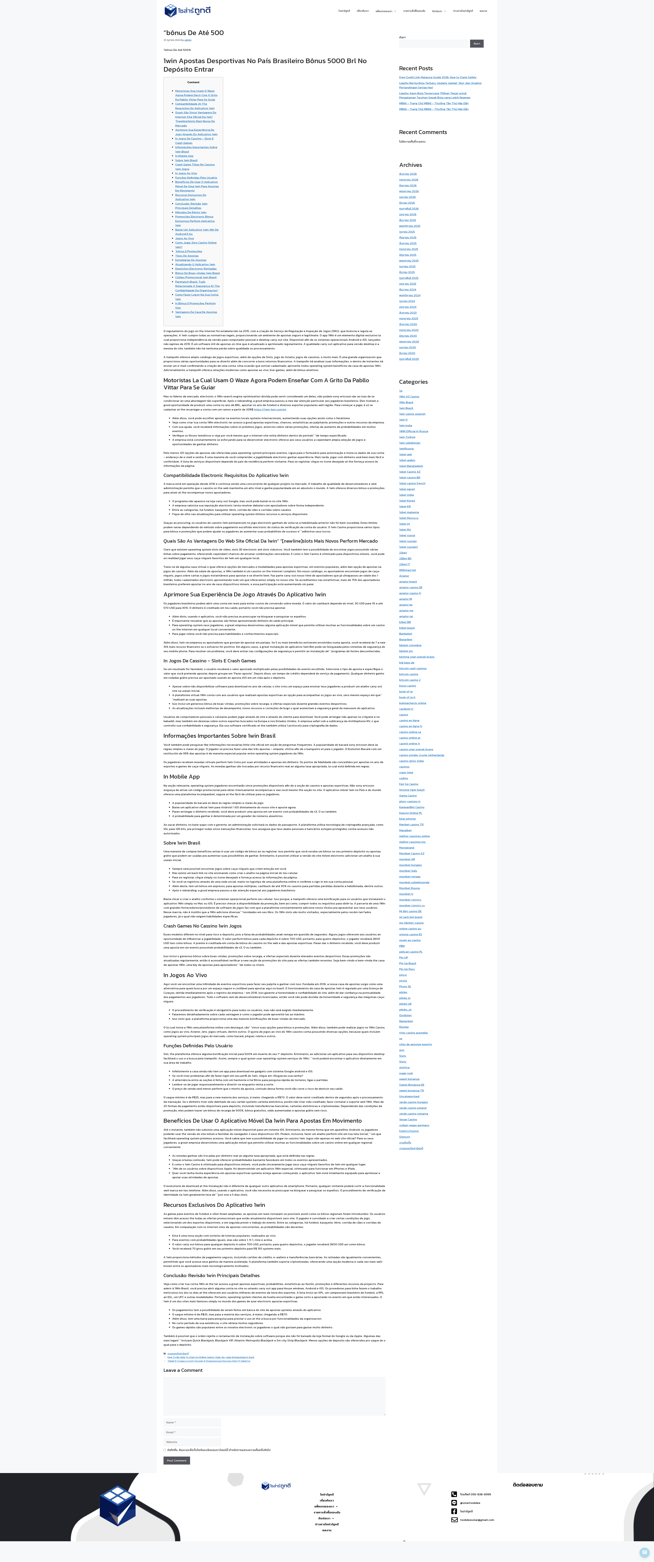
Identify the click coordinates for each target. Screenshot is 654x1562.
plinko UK (405, 1004)
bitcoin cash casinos (413, 668)
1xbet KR (405, 506)
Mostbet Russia (409, 888)
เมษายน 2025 (407, 266)
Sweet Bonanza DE (411, 1084)
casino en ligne (409, 720)
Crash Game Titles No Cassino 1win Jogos (195, 166)
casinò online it (409, 743)
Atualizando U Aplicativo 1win (195, 264)
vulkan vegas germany (414, 1125)
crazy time (406, 772)
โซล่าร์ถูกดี (344, 11)
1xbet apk (405, 454)
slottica (404, 1067)
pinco (403, 975)
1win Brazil (406, 408)
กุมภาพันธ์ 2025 (408, 278)
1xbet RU (405, 529)
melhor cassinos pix (412, 842)
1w (400, 391)
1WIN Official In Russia (413, 431)
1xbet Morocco (408, 518)
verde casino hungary (413, 1102)
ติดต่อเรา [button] (437, 11)
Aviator (404, 576)
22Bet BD (405, 558)
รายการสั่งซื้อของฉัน (414, 11)
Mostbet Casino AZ (411, 853)
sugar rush (406, 1073)
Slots (402, 1056)
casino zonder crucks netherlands (421, 755)
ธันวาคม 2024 (407, 289)
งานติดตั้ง (405, 1142)
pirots (403, 980)
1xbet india (406, 495)
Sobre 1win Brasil (186, 160)
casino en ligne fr (410, 726)
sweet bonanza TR (411, 1090)
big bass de (406, 662)
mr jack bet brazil (410, 917)
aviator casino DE (410, 587)
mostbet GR (407, 859)
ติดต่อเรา (324, 1518)
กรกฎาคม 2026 (408, 179)
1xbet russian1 (408, 547)
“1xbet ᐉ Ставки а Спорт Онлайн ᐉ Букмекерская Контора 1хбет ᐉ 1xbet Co (208, 1361)
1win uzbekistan (409, 443)
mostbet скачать (410, 899)
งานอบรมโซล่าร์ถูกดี (178, 1354)
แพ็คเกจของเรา (324, 1506)
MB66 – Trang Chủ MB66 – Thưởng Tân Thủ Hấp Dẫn (434, 103)
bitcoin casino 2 (410, 680)
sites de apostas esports (415, 1044)
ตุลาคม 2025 (407, 231)
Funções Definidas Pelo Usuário (196, 177)
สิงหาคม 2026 (408, 174)
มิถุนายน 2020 (408, 336)
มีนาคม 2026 (407, 203)
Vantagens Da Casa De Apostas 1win (196, 314)
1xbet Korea (407, 500)
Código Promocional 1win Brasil (196, 277)
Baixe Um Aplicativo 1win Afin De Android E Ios (197, 231)
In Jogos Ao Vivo (186, 173)
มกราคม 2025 (407, 284)
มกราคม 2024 (407, 307)
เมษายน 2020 (407, 347)
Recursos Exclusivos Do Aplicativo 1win (190, 197)
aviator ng (406, 616)
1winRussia (406, 448)
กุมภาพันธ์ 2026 (409, 208)
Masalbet (405, 830)
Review (404, 1027)
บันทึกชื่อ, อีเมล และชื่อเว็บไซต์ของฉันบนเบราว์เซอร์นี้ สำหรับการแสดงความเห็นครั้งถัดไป (218, 1450)
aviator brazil (408, 581)
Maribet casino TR (411, 824)
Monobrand (406, 847)
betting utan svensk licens (416, 657)
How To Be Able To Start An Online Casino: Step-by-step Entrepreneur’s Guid (210, 1357)
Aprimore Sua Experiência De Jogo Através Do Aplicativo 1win (196, 132)
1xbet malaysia (409, 512)
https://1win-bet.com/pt (270, 409)
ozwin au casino (410, 940)
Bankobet (405, 633)
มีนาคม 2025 (407, 272)
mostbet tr (406, 894)
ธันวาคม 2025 (407, 220)
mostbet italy (408, 871)
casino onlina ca (410, 732)
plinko (403, 992)
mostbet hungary (410, 865)
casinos (404, 766)
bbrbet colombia (410, 645)
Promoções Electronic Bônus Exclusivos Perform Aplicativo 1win (195, 220)
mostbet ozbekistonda (414, 882)
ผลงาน (483, 11)
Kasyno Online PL (410, 813)
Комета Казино (409, 1131)
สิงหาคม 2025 (408, 243)
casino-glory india (411, 761)
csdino (403, 778)
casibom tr (406, 709)
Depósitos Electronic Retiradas (196, 268)
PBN (402, 946)
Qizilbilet (405, 1015)
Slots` (403, 1061)
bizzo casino (407, 685)
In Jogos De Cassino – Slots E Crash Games (194, 140)
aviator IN (405, 599)
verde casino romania (413, 1113)
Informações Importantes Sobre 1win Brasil (196, 149)
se (400, 1038)
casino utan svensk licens (416, 749)
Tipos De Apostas (187, 255)
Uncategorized (409, 1096)
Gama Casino (408, 795)
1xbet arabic (407, 460)
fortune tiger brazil (412, 790)
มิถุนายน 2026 (408, 185)
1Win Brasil (406, 402)
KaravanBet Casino (411, 807)
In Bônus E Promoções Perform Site (195, 305)
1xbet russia (407, 535)
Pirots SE (405, 986)
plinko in (404, 998)
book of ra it (407, 697)
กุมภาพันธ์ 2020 (409, 359)
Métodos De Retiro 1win (190, 212)
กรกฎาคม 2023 (408, 318)
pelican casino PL (411, 951)
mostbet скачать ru (412, 905)
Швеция (404, 1137)
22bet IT (404, 564)
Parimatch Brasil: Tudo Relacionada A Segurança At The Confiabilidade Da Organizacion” (197, 286)
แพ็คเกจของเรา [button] (384, 11)
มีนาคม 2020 (407, 353)
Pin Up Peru (407, 969)
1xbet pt (404, 524)
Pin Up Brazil (407, 963)
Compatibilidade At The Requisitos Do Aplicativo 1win (195, 106)
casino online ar (410, 737)
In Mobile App (184, 156)
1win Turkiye (407, 437)
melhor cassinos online (414, 836)
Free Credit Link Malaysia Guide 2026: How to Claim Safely (438, 77)
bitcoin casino (408, 674)
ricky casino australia (413, 1032)
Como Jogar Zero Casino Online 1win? (196, 244)
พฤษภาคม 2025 (409, 260)
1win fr (403, 419)
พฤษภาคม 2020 (409, 341)
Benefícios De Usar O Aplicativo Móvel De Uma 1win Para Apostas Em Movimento (197, 186)
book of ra (406, 691)
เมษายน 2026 (407, 197)
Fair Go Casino (408, 784)
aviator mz (406, 610)
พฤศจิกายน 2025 (409, 226)
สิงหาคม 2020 (408, 324)
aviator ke (405, 604)
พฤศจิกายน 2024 (410, 295)
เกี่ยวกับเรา (363, 11)
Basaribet (405, 639)
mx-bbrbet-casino (411, 923)
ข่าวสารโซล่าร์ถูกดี (463, 11)
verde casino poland (412, 1108)
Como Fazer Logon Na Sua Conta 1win (197, 296)
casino (403, 714)
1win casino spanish (412, 414)
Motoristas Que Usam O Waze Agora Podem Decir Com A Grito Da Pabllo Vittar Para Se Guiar (196, 95)
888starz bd (407, 570)
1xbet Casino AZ (410, 471)
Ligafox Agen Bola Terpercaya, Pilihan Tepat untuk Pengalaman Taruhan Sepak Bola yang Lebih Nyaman (434, 95)
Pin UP (403, 957)
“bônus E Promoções (188, 251)
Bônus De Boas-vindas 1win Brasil (197, 273)
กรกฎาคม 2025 (408, 249)
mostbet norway (410, 876)
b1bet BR (405, 622)
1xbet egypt (407, 489)
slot (401, 1050)
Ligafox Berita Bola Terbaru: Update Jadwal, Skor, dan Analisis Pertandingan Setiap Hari (440, 85)
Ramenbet (406, 1021)
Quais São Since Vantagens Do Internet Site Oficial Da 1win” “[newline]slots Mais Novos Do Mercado (195, 119)
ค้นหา (402, 37)
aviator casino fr (410, 593)
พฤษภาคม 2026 (409, 191)
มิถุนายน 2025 (407, 255)
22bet (403, 552)
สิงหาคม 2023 (408, 312)
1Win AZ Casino (409, 396)
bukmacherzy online (412, 703)
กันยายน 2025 (407, 237)
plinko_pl (405, 1009)
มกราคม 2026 (407, 214)
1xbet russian (408, 541)
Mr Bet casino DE (410, 911)
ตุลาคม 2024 (407, 301)
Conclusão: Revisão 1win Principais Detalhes (191, 205)
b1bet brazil (407, 628)
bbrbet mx (406, 651)
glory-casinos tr (410, 801)
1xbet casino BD (409, 477)
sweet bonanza (409, 1079)
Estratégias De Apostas (190, 260)
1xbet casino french (412, 483)
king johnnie (407, 818)
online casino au (410, 928)
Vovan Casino (408, 1119)
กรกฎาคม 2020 (409, 330)
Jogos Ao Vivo (184, 238)
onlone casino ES (410, 934)
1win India (405, 425)
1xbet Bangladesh (411, 466)
